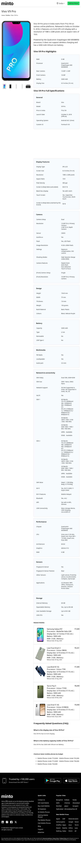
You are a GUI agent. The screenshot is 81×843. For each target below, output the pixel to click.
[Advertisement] (57, 144)
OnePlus (59, 825)
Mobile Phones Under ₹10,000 (47, 758)
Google (71, 822)
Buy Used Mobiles (44, 806)
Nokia (64, 831)
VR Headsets (42, 809)
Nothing (59, 831)
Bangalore (59, 800)
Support (40, 829)
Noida (75, 800)
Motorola (71, 819)
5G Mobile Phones (44, 812)
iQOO (76, 819)
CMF (63, 819)
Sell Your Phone (73, 3)
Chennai (67, 803)
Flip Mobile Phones (44, 820)
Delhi (58, 803)
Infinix (71, 828)
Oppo (64, 825)
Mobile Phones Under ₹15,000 (47, 761)
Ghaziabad (76, 803)
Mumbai (59, 806)
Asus (70, 825)
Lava (76, 828)
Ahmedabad (68, 809)
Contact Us (41, 800)
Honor (77, 822)
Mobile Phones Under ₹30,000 (69, 761)
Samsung (59, 822)
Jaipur (66, 806)
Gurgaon (75, 806)
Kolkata (66, 800)
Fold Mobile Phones (44, 823)
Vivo (63, 822)
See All (75, 809)
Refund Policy (63, 838)
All (75, 831)
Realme (64, 828)
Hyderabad (59, 809)
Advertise (41, 832)
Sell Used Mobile (43, 803)
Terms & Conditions (47, 838)
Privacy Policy (55, 838)
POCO (70, 831)
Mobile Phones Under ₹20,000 (47, 764)
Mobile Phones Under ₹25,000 (69, 758)
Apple (58, 819)
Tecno (77, 825)
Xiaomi (58, 828)
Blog (39, 826)
